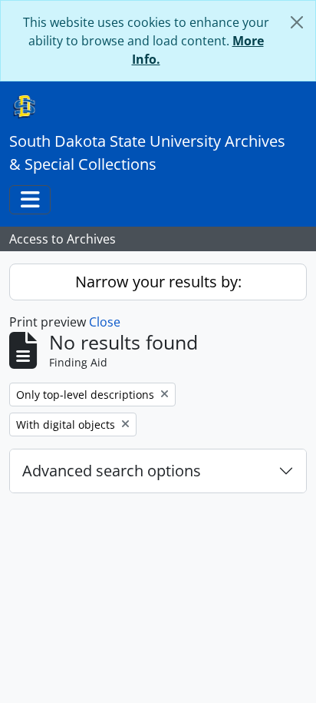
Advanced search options (111, 470)
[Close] (296, 22)
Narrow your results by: (158, 281)
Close (104, 321)
